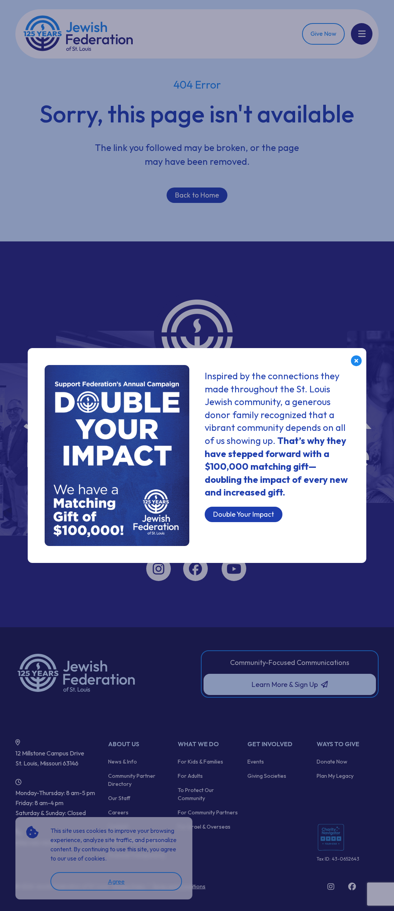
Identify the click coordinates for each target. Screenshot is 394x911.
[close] (356, 361)
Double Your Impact (243, 514)
